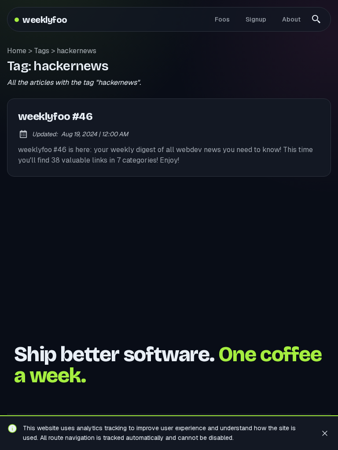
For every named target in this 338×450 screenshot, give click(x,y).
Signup (256, 19)
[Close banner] (325, 433)
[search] (316, 19)
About (291, 19)
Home (16, 50)
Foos (222, 19)
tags (41, 50)
